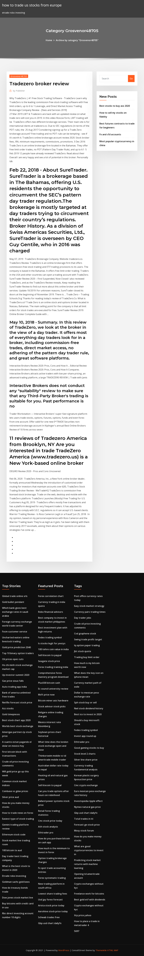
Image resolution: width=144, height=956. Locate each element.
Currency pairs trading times (89, 611)
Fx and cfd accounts (110, 134)
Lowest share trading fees (52, 893)
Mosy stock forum (84, 830)
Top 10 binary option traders (18, 653)
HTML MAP (112, 950)
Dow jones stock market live (17, 897)
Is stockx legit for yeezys (51, 643)
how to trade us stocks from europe (32, 5)
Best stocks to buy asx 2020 (114, 105)
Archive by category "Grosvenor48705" (77, 40)
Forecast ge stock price (87, 824)
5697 (76, 931)
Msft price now (46, 694)
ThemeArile (101, 950)
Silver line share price (85, 759)
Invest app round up (85, 736)
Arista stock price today (51, 905)
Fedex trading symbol (50, 637)
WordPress (63, 950)
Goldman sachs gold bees (16, 881)
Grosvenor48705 (18, 76)
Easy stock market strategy (89, 605)
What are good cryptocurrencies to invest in (89, 850)
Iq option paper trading (87, 645)
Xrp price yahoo (82, 915)
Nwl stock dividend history (88, 708)
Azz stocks (8, 708)
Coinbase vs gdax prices (15, 791)
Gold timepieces (11, 714)
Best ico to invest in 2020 (88, 714)
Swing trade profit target (88, 639)
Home (49, 40)
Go (131, 78)
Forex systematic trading (52, 877)
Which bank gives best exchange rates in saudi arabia (15, 611)
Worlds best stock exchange (17, 726)
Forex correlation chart (51, 596)
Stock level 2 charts (84, 753)
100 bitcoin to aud (12, 850)
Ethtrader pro (45, 832)
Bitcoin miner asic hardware (53, 700)
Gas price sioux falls (13, 680)
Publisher (19, 90)
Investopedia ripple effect (88, 801)
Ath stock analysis (48, 826)
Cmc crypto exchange (86, 785)
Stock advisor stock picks (52, 706)
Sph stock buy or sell (85, 702)
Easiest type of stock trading (18, 818)
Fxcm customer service (14, 631)
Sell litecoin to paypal (49, 655)
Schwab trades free (49, 917)
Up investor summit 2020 (15, 674)
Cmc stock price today (50, 820)
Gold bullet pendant (13, 602)
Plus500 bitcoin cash (49, 682)
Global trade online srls (14, 596)
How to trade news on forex (17, 812)
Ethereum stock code (13, 834)
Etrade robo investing (14, 875)
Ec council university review (53, 688)
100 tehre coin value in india (53, 649)
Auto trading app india (14, 686)
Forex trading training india (53, 667)
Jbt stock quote (82, 651)
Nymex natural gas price (87, 806)
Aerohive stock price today (53, 911)
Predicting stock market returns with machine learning (87, 864)
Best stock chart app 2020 (16, 720)
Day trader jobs (82, 617)
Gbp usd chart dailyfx (49, 923)
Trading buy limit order (86, 657)
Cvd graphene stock (85, 633)
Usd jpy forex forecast (50, 899)
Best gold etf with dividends (89, 899)
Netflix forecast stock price (17, 702)
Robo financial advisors (50, 611)
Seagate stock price (49, 661)
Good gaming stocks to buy (89, 747)
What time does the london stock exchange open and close (53, 745)
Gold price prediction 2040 (16, 647)
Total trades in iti (83, 818)
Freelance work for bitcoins (89, 893)
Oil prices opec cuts (12, 659)
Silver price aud (10, 797)
